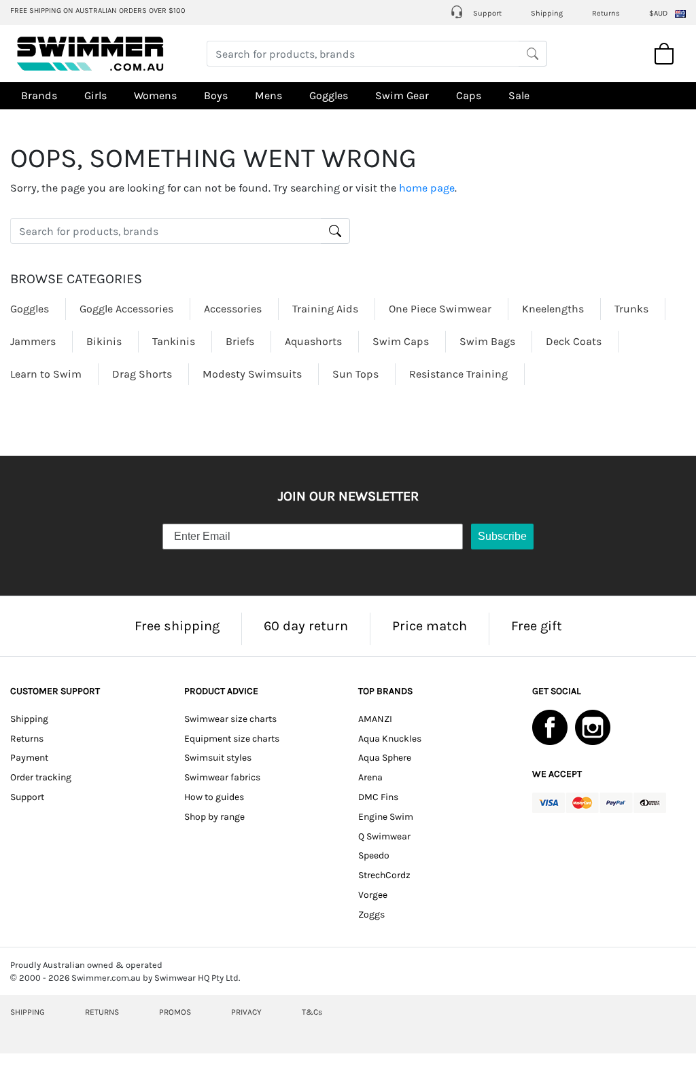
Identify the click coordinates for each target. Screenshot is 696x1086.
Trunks (631, 308)
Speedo (373, 855)
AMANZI (375, 719)
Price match (429, 626)
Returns (606, 13)
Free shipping (177, 626)
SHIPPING (27, 1012)
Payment (29, 757)
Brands (39, 95)
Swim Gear (402, 95)
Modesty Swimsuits (252, 373)
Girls (95, 95)
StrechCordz (384, 875)
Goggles (328, 95)
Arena (370, 777)
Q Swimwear (384, 836)
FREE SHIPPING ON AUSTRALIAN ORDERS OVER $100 (98, 10)
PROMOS (175, 1012)
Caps (468, 95)
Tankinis (173, 341)
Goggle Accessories (126, 308)
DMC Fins (378, 797)
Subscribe (502, 536)
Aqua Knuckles (389, 738)
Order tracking (40, 777)
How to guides (214, 797)
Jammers (33, 341)
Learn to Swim (46, 373)
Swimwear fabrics (222, 777)
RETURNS (102, 1012)
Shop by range (214, 816)
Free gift (536, 626)
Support (486, 13)
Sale (518, 95)
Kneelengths (553, 308)
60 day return (306, 626)
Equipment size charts (231, 738)
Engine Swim (385, 816)
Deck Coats (574, 341)
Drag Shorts (142, 373)
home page (427, 187)
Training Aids (325, 308)
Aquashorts (313, 341)
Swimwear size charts (230, 719)
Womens (155, 95)
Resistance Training (458, 373)
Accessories (233, 308)
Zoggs (371, 914)
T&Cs (312, 1012)
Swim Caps (400, 341)
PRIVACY (246, 1012)
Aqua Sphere (384, 757)
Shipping (547, 13)
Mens (268, 95)
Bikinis (104, 341)
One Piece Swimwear (440, 308)
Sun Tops (355, 373)
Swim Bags (487, 341)
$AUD (658, 13)
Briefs (240, 341)
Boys (216, 95)
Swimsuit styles (217, 757)
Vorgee (372, 895)
